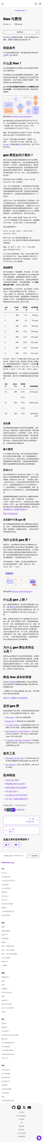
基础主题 (4, 1000)
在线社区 (4, 1027)
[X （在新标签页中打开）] (24, 1107)
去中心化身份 (6, 958)
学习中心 (4, 873)
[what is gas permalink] (2, 63)
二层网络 (4, 965)
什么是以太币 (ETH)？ (9, 880)
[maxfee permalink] (2, 449)
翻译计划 (4, 1039)
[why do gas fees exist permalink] (2, 540)
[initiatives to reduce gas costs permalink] (2, 677)
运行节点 (4, 900)
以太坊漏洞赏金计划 (8, 1042)
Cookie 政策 (22, 1133)
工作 (21, 1122)
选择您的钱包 (6, 931)
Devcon (5, 1058)
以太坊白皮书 (6, 1070)
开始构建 (4, 988)
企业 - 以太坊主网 (8, 1008)
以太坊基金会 (6, 1046)
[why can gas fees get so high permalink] (2, 649)
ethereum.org (8, 862)
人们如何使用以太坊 (8, 911)
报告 (3, 1097)
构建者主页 (5, 977)
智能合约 (13, 607)
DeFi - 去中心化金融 (8, 950)
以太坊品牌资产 (21, 1116)
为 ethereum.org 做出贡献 (10, 1035)
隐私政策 (21, 1126)
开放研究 (4, 1085)
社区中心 (4, 1023)
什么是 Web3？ (7, 888)
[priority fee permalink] (2, 423)
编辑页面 (18, 24)
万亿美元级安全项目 (8, 1100)
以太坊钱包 (5, 884)
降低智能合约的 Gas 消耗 (16, 784)
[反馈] (39, 1138)
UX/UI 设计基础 (6, 1004)
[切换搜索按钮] (36, 4)
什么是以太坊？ (6, 877)
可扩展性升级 (13, 682)
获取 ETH (5, 934)
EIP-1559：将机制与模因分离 (17, 799)
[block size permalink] (2, 470)
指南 (3, 927)
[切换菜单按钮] (40, 4)
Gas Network (11, 765)
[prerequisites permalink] (2, 48)
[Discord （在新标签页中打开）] (29, 1107)
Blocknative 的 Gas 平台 (15, 758)
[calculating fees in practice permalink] (2, 519)
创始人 (4, 1012)
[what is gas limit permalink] (2, 600)
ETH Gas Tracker (13, 725)
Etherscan (10, 717)
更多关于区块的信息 (10, 513)
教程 (3, 981)
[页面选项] (13, 24)
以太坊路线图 (6, 1073)
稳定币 (4, 942)
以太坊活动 (5, 1031)
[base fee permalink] (2, 267)
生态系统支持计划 (8, 1054)
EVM (10, 55)
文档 (3, 985)
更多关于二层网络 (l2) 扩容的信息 (15, 698)
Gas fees (5, 896)
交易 (4, 55)
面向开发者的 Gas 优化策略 (16, 787)
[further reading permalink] (2, 775)
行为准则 (21, 1119)
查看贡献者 (20, 810)
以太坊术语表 (6, 915)
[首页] (3, 4)
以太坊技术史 (6, 1081)
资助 (3, 996)
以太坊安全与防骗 (7, 904)
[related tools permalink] (2, 753)
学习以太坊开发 (6, 992)
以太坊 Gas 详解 (12, 780)
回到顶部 (34, 856)
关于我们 (21, 1112)
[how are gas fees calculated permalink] (2, 155)
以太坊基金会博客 (8, 1050)
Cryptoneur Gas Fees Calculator (19, 740)
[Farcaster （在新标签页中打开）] (19, 1107)
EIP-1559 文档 (12, 791)
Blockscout (11, 721)
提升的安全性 (6, 1077)
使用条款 (21, 1129)
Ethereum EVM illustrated (22, 117)
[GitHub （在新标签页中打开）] (14, 1107)
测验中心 (4, 907)
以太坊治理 (5, 1093)
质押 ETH (5, 961)
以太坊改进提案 (6, 1089)
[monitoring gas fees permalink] (2, 706)
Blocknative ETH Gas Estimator (18, 731)
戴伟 (19, 144)
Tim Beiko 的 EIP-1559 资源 (17, 795)
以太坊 (10, 37)
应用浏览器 (5, 938)
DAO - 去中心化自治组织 (9, 954)
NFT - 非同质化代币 (8, 946)
